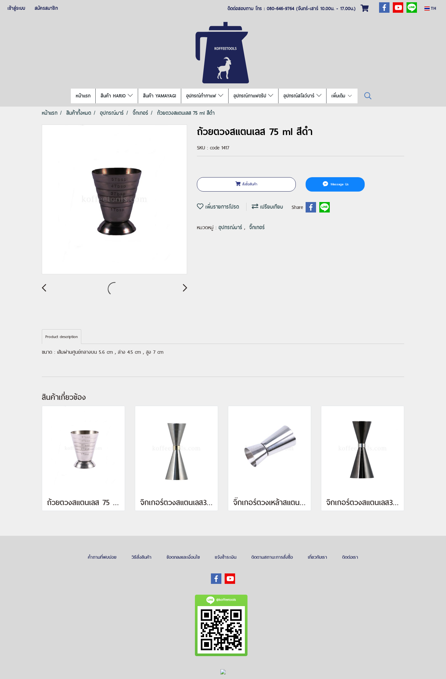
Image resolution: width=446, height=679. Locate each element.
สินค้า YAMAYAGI (159, 95)
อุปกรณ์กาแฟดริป (250, 95)
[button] (368, 96)
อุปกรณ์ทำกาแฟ (202, 95)
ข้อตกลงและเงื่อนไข (183, 557)
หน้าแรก (83, 95)
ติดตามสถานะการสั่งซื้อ (272, 557)
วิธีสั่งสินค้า (141, 557)
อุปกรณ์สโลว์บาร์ (299, 95)
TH (433, 8)
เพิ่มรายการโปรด (221, 207)
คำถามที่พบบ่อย (102, 557)
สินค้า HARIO (114, 95)
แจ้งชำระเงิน (225, 557)
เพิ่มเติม (339, 95)
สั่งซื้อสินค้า (249, 184)
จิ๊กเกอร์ (257, 227)
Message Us (339, 184)
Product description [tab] (61, 336)
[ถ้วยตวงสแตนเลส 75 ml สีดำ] (114, 200)
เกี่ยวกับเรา (317, 557)
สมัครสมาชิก (46, 8)
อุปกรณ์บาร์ (231, 227)
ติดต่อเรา (350, 557)
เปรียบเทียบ (270, 207)
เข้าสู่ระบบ (16, 8)
